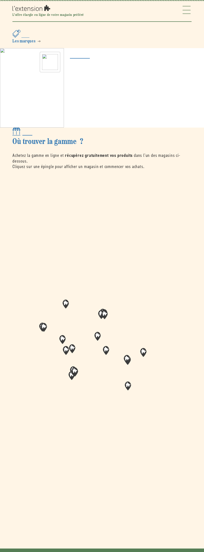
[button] (106, 350)
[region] (102, 352)
